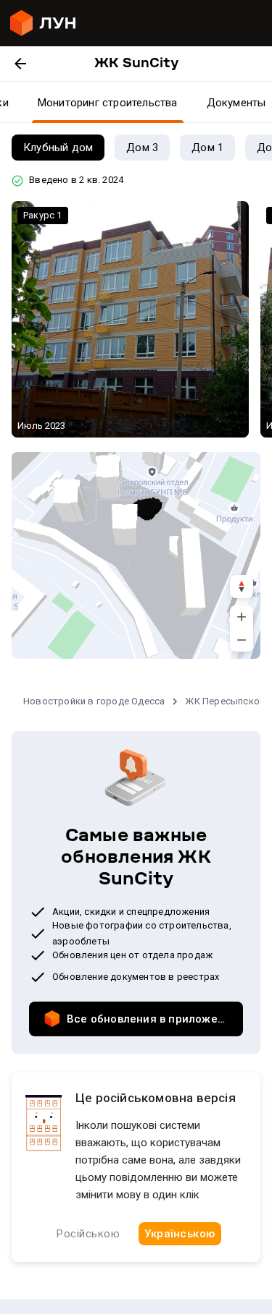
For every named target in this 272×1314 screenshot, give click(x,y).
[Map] (136, 555)
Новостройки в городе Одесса (94, 701)
